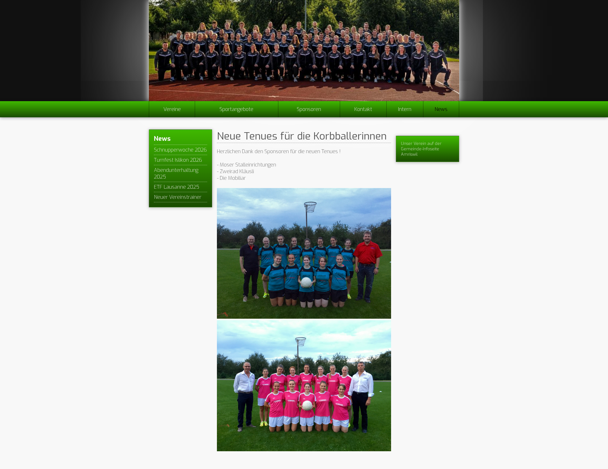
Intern (404, 109)
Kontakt (363, 109)
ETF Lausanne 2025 (176, 187)
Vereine (172, 109)
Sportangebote (236, 109)
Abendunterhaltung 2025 (176, 173)
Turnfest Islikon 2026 (178, 160)
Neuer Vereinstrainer (177, 197)
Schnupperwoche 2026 (180, 150)
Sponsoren (309, 109)
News (440, 109)
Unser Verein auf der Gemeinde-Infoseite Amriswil (421, 149)
